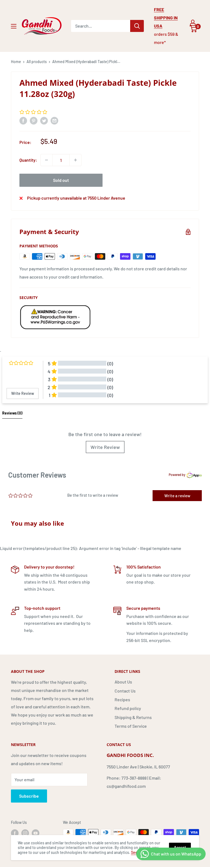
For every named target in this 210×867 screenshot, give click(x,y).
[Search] (137, 26)
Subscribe (29, 795)
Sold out (61, 180)
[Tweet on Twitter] (44, 120)
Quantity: (28, 159)
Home (16, 61)
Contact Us (125, 690)
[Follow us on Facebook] (15, 833)
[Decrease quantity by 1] (46, 160)
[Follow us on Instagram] (25, 833)
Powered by (177, 475)
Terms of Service (131, 726)
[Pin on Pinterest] (33, 120)
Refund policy (128, 708)
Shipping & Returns (133, 717)
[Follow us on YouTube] (35, 833)
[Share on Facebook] (23, 120)
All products (37, 61)
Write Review (105, 447)
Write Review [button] (22, 393)
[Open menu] (13, 26)
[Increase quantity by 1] (75, 160)
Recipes (122, 699)
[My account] (193, 23)
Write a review (177, 495)
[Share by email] (54, 120)
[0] (193, 29)
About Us (123, 681)
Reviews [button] (12, 413)
